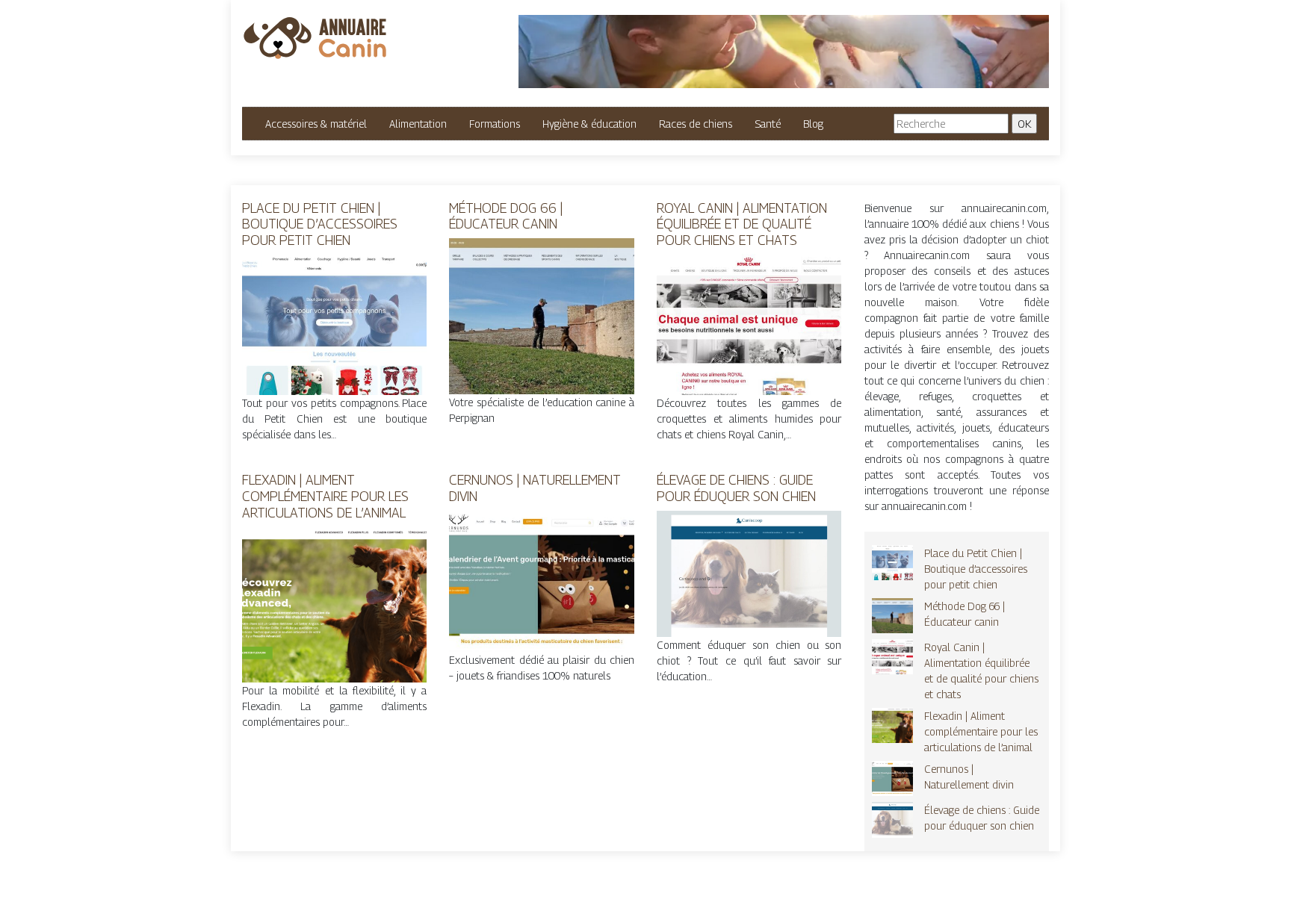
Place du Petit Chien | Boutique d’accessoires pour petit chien (319, 224)
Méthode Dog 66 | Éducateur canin (506, 216)
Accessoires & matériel (316, 123)
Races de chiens (695, 123)
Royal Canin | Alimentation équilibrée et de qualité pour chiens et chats (742, 224)
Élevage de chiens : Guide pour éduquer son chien (736, 488)
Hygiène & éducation (589, 123)
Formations (494, 123)
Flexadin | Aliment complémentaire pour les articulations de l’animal (325, 496)
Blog (813, 123)
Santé (768, 123)
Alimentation (418, 123)
